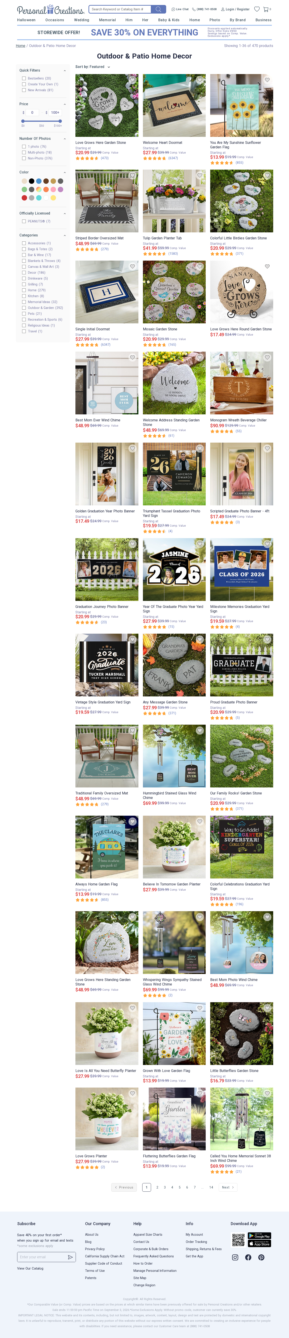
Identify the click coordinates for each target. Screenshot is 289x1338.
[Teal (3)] (39, 198)
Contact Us (141, 1242)
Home (194, 20)
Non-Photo (39, 158)
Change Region (144, 1285)
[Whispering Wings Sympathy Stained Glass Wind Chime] (174, 942)
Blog (88, 1242)
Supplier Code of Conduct (103, 1263)
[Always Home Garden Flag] (106, 847)
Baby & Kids (169, 20)
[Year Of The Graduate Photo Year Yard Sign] (174, 569)
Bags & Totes (39, 249)
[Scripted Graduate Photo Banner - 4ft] (241, 474)
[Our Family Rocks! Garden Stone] (241, 756)
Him (129, 20)
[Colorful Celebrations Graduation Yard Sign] (241, 847)
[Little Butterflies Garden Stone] (241, 1033)
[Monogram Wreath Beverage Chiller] (241, 383)
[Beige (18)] (24, 181)
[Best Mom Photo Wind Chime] (241, 942)
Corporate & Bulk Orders (150, 1249)
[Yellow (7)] (53, 198)
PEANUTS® (38, 221)
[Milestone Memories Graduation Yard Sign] (241, 569)
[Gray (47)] (60, 181)
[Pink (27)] (53, 190)
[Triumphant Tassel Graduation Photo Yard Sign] (174, 474)
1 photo (36, 146)
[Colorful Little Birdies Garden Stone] (241, 201)
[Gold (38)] (53, 181)
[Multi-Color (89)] (39, 190)
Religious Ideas (41, 325)
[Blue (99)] (39, 181)
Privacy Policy (95, 1249)
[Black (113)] (31, 181)
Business (264, 20)
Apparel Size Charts (147, 1234)
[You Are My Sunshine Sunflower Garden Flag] (241, 105)
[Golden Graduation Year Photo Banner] (106, 474)
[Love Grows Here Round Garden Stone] (241, 292)
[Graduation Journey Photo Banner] (106, 569)
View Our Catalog (30, 1268)
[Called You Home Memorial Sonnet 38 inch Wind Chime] (241, 1119)
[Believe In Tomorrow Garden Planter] (174, 847)
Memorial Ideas (42, 302)
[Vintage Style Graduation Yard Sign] (106, 665)
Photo (215, 20)
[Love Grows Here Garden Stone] (106, 105)
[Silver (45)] (31, 198)
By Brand (238, 20)
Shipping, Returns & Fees (204, 1249)
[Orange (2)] (46, 190)
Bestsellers (39, 78)
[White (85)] (46, 198)
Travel (34, 331)
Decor (36, 272)
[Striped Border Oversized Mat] (106, 201)
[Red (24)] (24, 198)
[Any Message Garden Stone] (174, 665)
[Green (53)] (24, 190)
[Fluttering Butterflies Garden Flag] (174, 1119)
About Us (91, 1234)
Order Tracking (196, 1242)
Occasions (54, 20)
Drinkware (37, 278)
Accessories (39, 243)
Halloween (26, 20)
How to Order (143, 1263)
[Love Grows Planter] (106, 1119)
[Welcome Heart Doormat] (174, 105)
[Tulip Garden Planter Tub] (174, 201)
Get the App (194, 1256)
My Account (194, 1234)
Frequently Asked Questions (153, 1256)
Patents (90, 1278)
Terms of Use (95, 1271)
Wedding (81, 20)
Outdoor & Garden (45, 308)
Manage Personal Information (155, 1271)
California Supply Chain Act (104, 1256)
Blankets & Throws (43, 261)
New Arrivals (40, 90)
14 (211, 1187)
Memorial (107, 20)
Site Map (139, 1278)
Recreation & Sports (44, 319)
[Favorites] (256, 9)
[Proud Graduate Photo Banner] (241, 665)
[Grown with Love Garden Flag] (174, 1033)
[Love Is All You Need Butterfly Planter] (106, 1033)
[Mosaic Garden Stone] (174, 292)
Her (145, 20)
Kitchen (35, 296)
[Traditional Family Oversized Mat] (106, 756)
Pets (34, 313)
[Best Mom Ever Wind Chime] (106, 383)
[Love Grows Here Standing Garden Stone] (106, 942)
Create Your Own (42, 84)
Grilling (35, 284)
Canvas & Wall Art (43, 267)
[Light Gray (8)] (31, 190)
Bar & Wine (39, 255)
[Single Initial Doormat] (106, 292)
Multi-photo (39, 152)
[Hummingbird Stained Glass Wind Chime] (174, 756)
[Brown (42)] (46, 181)
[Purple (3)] (60, 190)
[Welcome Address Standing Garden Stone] (174, 383)
